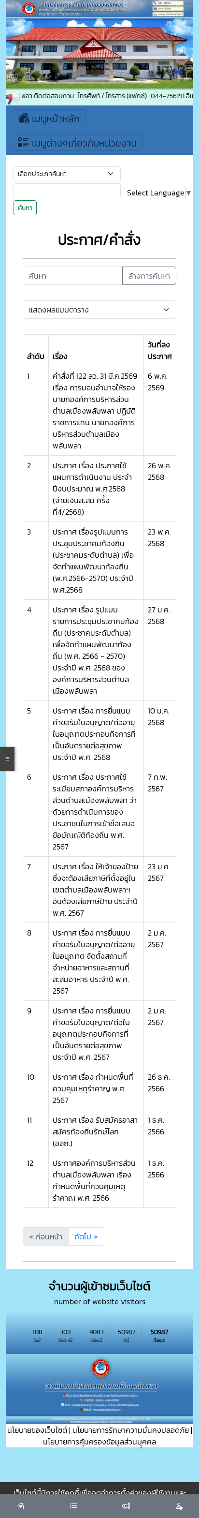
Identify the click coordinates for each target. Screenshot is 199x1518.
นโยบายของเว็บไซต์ (37, 1430)
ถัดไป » (86, 1236)
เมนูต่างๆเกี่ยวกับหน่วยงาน (83, 143)
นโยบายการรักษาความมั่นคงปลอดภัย (130, 1430)
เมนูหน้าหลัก (54, 118)
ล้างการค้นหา (149, 276)
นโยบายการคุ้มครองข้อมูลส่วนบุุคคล (99, 1441)
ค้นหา (25, 208)
